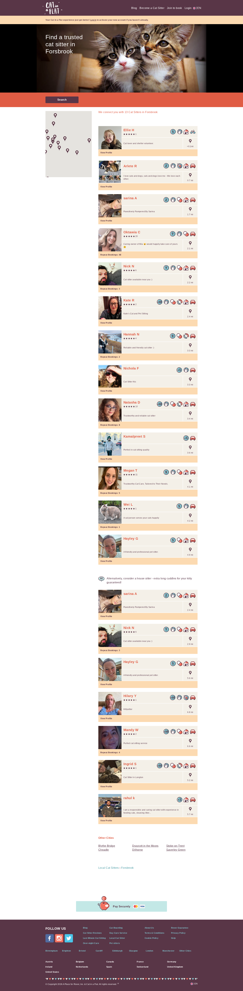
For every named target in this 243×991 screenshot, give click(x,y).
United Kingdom (175, 967)
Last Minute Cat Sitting (94, 938)
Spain (109, 967)
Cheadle (103, 849)
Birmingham (51, 951)
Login (188, 8)
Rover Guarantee (179, 928)
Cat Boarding (116, 928)
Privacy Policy (178, 933)
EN (198, 8)
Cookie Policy (151, 938)
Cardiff (99, 951)
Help (173, 938)
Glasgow (133, 951)
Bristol (82, 951)
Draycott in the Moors (145, 845)
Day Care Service (118, 933)
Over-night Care (91, 943)
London (149, 951)
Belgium (80, 962)
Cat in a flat (52, 8)
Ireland (48, 967)
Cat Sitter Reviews (92, 933)
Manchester (168, 951)
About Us (149, 928)
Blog (134, 8)
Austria (49, 962)
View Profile (106, 153)
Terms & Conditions (154, 933)
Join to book (174, 8)
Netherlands (82, 967)
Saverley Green (176, 849)
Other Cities (185, 951)
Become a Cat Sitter (152, 8)
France (140, 962)
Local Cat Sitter (117, 938)
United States (52, 972)
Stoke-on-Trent (175, 845)
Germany (171, 962)
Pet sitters (114, 943)
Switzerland (142, 967)
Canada (110, 962)
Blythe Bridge (106, 845)
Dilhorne (137, 849)
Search (62, 99)
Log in (93, 20)
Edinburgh (117, 951)
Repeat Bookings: (110, 255)
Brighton (66, 951)
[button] (77, 152)
